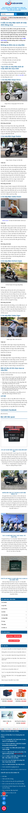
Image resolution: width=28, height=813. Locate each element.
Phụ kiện (4, 624)
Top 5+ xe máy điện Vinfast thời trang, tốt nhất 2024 (14, 672)
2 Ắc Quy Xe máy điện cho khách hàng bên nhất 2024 (14, 450)
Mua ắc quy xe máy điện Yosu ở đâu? (10, 680)
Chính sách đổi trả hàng (7, 778)
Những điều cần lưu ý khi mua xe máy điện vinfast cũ (14, 493)
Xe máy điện (5, 615)
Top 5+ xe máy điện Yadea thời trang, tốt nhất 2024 (14, 536)
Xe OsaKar (4, 602)
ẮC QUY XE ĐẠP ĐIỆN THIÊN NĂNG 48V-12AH (12, 699)
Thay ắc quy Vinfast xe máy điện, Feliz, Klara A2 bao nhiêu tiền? (14, 579)
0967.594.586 (17, 636)
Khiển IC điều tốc (7, 721)
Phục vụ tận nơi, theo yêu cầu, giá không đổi (13, 781)
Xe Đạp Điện (5, 618)
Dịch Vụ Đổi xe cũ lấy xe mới (9, 792)
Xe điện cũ (4, 627)
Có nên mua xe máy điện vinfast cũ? (10, 669)
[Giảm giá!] (7, 696)
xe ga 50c (4, 605)
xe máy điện (21, 75)
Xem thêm (25, 685)
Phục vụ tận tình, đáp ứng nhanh (10, 790)
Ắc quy (2, 685)
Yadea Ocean (5, 220)
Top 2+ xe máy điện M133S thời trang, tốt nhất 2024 (14, 663)
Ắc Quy (3, 621)
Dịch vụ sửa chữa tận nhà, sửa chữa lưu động (13, 783)
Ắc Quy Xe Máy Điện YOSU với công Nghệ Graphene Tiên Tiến (14, 676)
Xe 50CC (4, 611)
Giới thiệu (4, 776)
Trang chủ (4, 17)
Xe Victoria (4, 608)
